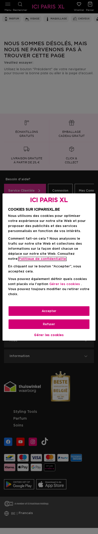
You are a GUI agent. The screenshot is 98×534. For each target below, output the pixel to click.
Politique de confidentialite (42, 259)
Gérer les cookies (49, 335)
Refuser (49, 324)
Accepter (49, 311)
